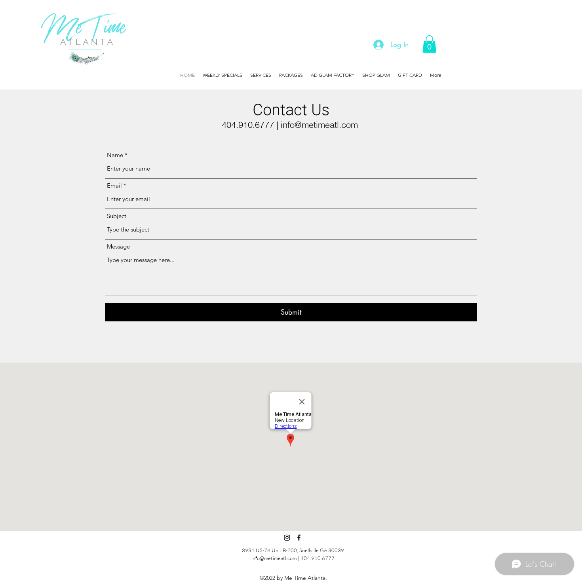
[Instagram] (287, 537)
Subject (116, 216)
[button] (429, 44)
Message (118, 246)
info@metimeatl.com (319, 124)
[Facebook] (299, 537)
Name (115, 155)
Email (114, 185)
